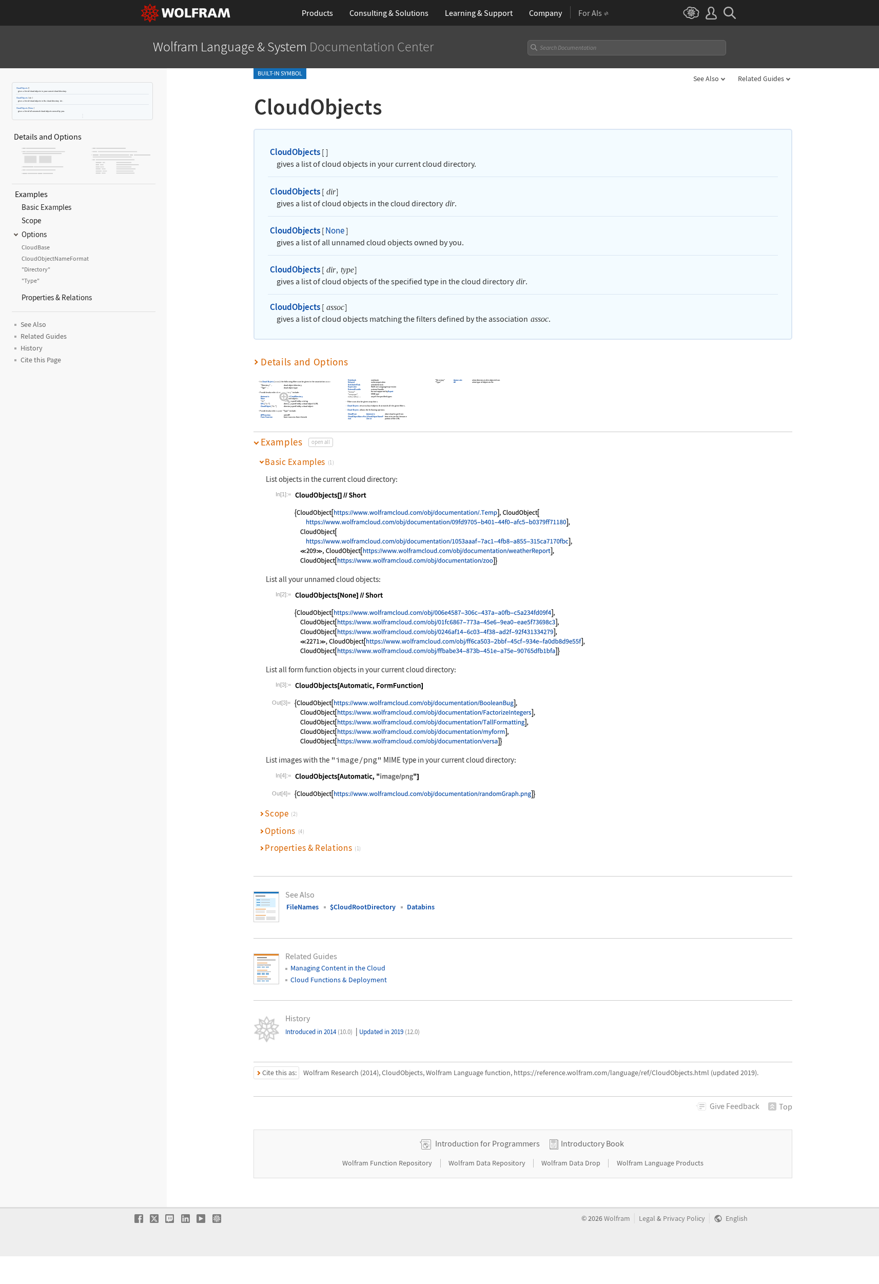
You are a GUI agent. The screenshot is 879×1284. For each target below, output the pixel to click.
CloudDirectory (296, 396)
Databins (421, 906)
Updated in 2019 (389, 1031)
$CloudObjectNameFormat (375, 417)
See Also (706, 78)
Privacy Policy (684, 1218)
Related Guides (761, 78)
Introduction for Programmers (487, 1143)
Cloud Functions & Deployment (338, 979)
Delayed (351, 382)
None (31, 108)
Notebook (352, 380)
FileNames (302, 906)
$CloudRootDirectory (363, 906)
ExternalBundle (354, 389)
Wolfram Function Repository (388, 1163)
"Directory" (287, 392)
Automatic (265, 396)
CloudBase (352, 414)
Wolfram (617, 1218)
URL (262, 403)
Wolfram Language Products (660, 1163)
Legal (647, 1218)
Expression (352, 386)
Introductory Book (592, 1143)
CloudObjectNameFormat (357, 417)
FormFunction (266, 417)
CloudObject (266, 406)
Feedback (734, 1106)
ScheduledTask (354, 384)
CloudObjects (22, 88)
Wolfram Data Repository (487, 1163)
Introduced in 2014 (319, 1031)
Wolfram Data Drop (571, 1163)
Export (390, 392)
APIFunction (265, 415)
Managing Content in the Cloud (337, 967)
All (455, 382)
